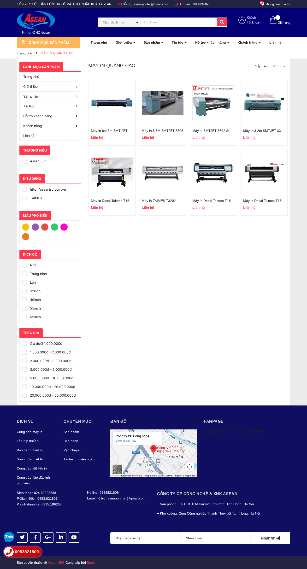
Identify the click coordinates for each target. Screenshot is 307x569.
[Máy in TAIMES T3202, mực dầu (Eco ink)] (163, 173)
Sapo (91, 562)
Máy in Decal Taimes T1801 (264, 201)
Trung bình (38, 274)
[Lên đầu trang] (298, 546)
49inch (35, 300)
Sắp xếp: (262, 66)
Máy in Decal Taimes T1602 (112, 201)
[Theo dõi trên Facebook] (35, 537)
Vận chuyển (73, 450)
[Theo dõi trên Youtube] (74, 537)
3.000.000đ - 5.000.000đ (50, 369)
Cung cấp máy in (29, 432)
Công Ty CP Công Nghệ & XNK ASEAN (233, 432)
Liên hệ (29, 136)
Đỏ (46, 226)
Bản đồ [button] (118, 421)
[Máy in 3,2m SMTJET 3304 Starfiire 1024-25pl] (264, 103)
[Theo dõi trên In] (61, 537)
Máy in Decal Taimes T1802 (213, 201)
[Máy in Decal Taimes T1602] (112, 173)
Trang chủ (31, 77)
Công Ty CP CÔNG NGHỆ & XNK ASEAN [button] (197, 494)
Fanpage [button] (214, 421)
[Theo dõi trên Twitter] (22, 537)
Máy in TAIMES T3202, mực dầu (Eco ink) (174, 201)
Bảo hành (71, 441)
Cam (27, 236)
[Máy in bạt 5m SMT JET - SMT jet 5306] (112, 103)
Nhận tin (268, 538)
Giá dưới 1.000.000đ (45, 343)
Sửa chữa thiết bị (30, 459)
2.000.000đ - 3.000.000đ (50, 361)
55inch (35, 308)
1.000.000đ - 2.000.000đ (50, 352)
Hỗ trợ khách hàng (37, 116)
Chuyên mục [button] (77, 421)
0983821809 (200, 4)
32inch (35, 291)
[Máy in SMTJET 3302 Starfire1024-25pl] (213, 103)
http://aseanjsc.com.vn (47, 189)
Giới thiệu (30, 86)
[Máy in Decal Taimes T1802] (213, 173)
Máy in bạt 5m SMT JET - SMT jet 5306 (121, 131)
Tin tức (28, 106)
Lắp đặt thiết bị (28, 441)
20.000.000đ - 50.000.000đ (52, 395)
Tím (36, 226)
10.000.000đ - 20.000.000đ (52, 387)
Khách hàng (32, 126)
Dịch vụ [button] (25, 421)
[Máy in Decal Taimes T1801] (264, 173)
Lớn (32, 282)
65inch (35, 317)
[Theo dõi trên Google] (48, 537)
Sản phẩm (31, 96)
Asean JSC (56, 562)
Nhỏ (32, 265)
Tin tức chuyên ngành (80, 459)
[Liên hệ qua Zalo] (9, 537)
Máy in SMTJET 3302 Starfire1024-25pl (222, 131)
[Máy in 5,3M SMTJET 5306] (163, 103)
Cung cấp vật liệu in (32, 468)
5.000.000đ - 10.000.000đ (51, 378)
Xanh (55, 226)
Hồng (65, 226)
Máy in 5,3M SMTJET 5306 (162, 131)
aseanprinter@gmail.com (151, 4)
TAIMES (35, 198)
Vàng (27, 226)
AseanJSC (37, 161)
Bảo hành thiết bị (29, 450)
